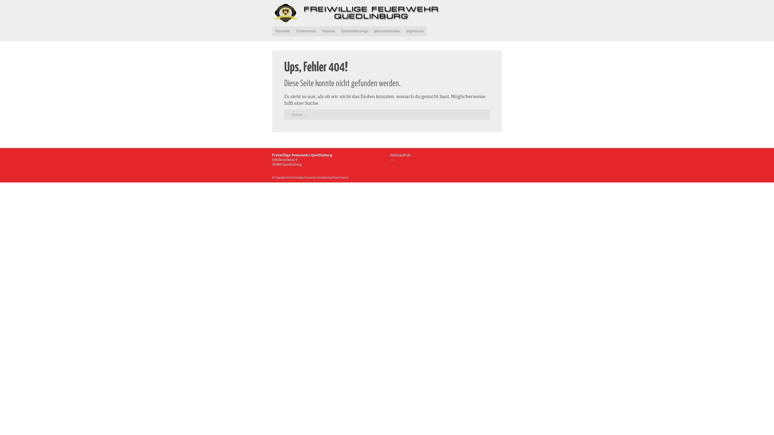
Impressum (415, 31)
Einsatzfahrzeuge (354, 31)
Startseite (282, 31)
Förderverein (306, 31)
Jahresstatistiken (387, 31)
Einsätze (328, 31)
